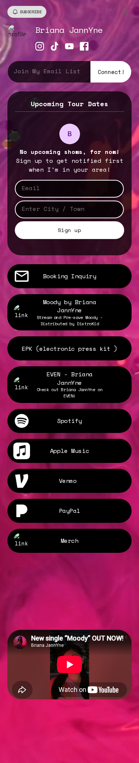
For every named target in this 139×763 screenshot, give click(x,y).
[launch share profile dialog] (126, 12)
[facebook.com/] (84, 47)
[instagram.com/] (39, 47)
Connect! (111, 72)
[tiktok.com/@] (54, 47)
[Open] (118, 209)
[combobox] (64, 209)
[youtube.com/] (69, 47)
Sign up (69, 230)
